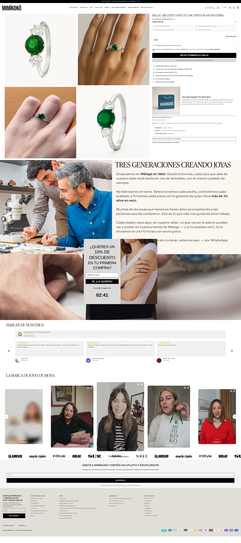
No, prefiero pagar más (102, 288)
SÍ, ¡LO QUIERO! (102, 281)
